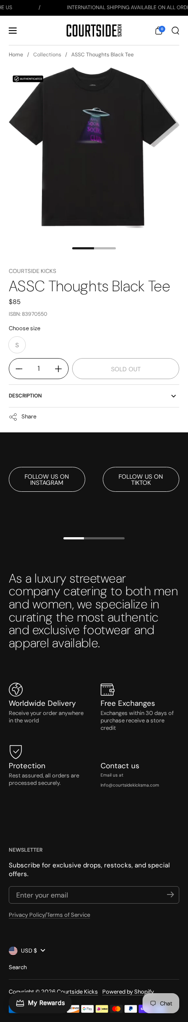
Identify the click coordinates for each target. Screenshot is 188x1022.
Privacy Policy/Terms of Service (49, 914)
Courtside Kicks (32, 271)
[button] (159, 31)
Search (18, 967)
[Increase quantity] (61, 369)
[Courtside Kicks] (94, 31)
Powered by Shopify (128, 991)
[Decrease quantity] (15, 369)
